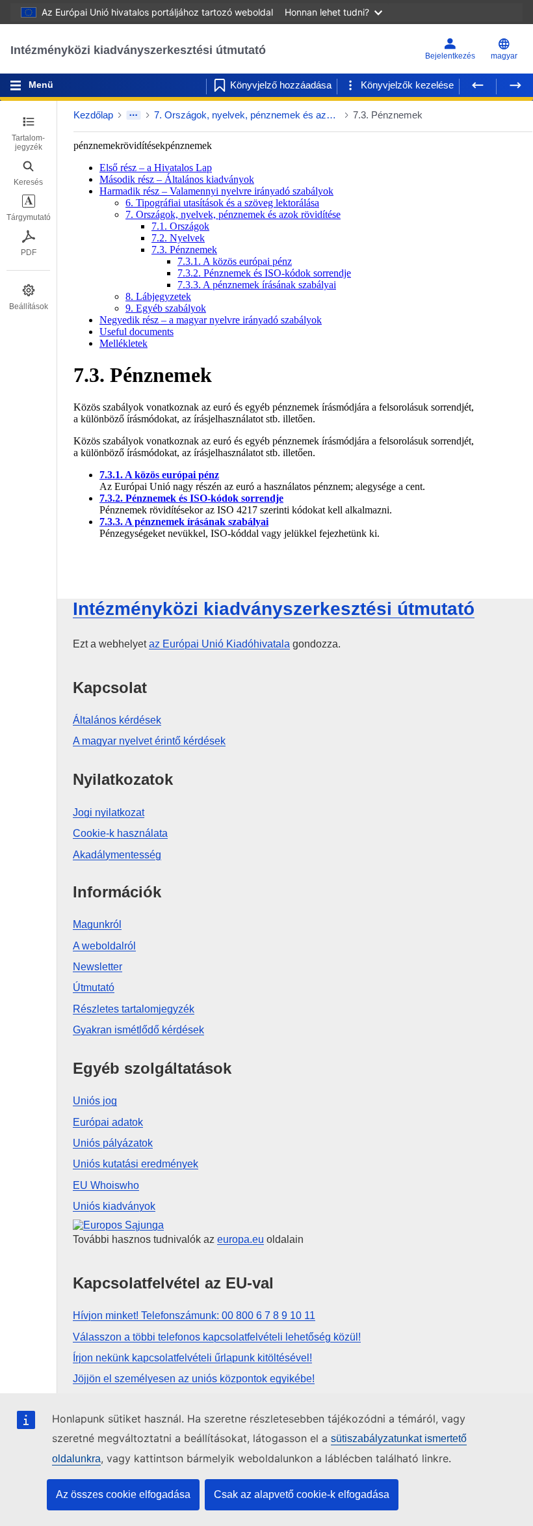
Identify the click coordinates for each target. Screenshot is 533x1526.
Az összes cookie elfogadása (123, 1494)
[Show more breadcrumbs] (133, 115)
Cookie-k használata (120, 833)
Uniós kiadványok (114, 1206)
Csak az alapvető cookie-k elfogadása (301, 1494)
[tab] (28, 133)
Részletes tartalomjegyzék (133, 1009)
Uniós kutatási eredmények (135, 1163)
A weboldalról (104, 945)
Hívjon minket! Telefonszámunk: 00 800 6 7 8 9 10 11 (194, 1315)
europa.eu (240, 1239)
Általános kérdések (117, 720)
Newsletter (97, 966)
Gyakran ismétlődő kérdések (138, 1029)
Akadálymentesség (117, 854)
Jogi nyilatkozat (108, 812)
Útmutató (93, 987)
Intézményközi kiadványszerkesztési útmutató (138, 50)
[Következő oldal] (515, 85)
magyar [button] (504, 56)
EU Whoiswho (106, 1185)
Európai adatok (108, 1122)
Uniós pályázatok (113, 1143)
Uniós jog (95, 1100)
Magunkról (97, 924)
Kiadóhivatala (219, 643)
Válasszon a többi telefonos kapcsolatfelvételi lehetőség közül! (217, 1336)
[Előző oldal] (478, 85)
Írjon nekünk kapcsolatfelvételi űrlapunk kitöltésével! (192, 1357)
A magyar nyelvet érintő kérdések (149, 740)
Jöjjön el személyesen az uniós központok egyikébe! (194, 1378)
